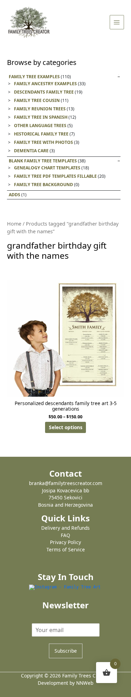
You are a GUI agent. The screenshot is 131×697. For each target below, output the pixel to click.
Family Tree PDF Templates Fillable (55, 176)
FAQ (65, 535)
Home (14, 223)
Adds (14, 195)
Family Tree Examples (34, 77)
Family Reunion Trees (40, 109)
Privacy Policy (65, 542)
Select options (65, 427)
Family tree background (43, 185)
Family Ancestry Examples (45, 84)
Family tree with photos (43, 142)
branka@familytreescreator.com (65, 483)
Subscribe (65, 650)
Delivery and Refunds (65, 527)
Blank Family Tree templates (43, 161)
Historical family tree (41, 134)
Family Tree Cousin (37, 100)
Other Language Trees (40, 126)
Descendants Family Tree (44, 92)
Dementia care (31, 151)
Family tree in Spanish (40, 117)
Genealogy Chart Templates (47, 168)
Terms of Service (65, 549)
